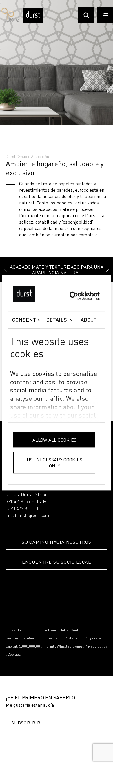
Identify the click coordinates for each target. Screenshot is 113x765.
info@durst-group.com (27, 516)
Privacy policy (96, 646)
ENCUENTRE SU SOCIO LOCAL (56, 562)
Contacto (78, 630)
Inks (64, 630)
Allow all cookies (54, 440)
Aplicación (40, 156)
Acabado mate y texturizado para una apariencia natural (56, 269)
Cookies (14, 655)
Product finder (29, 630)
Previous (5, 269)
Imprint (48, 646)
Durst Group (16, 156)
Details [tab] (56, 320)
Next (107, 269)
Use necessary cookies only (54, 462)
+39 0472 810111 (22, 509)
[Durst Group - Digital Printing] (33, 21)
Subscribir (26, 722)
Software (51, 630)
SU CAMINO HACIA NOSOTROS (56, 542)
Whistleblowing (69, 646)
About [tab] (89, 320)
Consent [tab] (24, 320)
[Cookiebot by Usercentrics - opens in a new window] (74, 295)
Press (10, 630)
